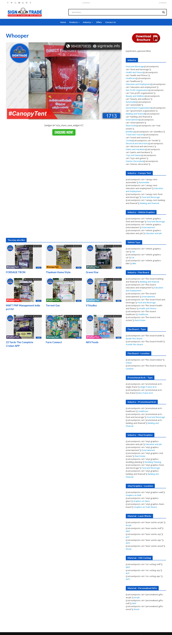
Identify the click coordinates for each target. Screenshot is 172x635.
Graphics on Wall (133, 495)
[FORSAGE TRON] (24, 256)
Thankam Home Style (58, 272)
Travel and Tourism (135, 134)
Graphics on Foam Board (145, 507)
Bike (134, 263)
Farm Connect (54, 342)
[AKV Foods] (104, 326)
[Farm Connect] (64, 326)
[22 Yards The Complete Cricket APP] (24, 326)
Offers (99, 22)
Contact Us (110, 22)
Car (132, 257)
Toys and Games (133, 155)
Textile (129, 140)
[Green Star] (104, 256)
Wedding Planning (153, 462)
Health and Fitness (134, 72)
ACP (128, 537)
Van (133, 251)
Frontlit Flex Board (134, 344)
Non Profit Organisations (137, 90)
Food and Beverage (135, 66)
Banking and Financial (135, 113)
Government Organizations (138, 107)
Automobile (131, 102)
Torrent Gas (53, 305)
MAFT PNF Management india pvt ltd (23, 307)
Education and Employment (138, 84)
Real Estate (131, 125)
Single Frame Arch (148, 386)
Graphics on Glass (141, 501)
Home (63, 22)
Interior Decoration (135, 161)
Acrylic (129, 525)
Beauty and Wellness (135, 96)
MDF (128, 531)
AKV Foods (92, 342)
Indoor (129, 362)
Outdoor (130, 368)
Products (73, 22)
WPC (128, 543)
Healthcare (131, 78)
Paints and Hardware (135, 149)
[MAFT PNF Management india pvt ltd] (24, 289)
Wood (128, 549)
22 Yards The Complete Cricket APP (19, 344)
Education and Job (153, 233)
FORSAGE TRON (15, 272)
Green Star (92, 272)
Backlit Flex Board (134, 338)
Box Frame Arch (145, 393)
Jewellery (130, 131)
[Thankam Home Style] (64, 256)
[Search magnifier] (163, 12)
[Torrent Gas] (64, 289)
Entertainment (132, 119)
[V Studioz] (104, 289)
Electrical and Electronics (137, 143)
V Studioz (91, 305)
